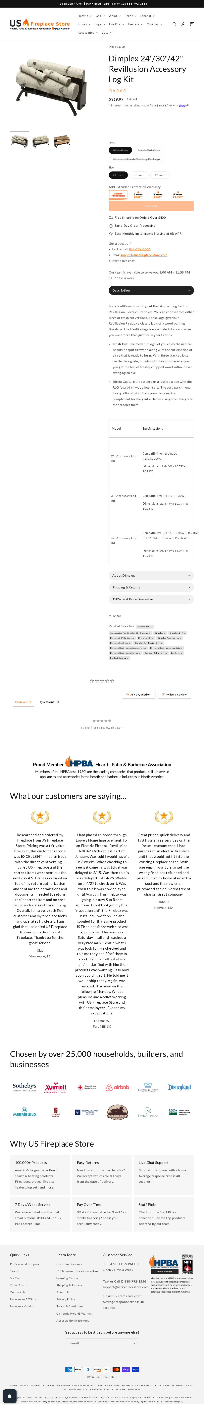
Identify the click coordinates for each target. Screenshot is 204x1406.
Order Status (19, 1285)
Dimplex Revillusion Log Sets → (166, 648)
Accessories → (144, 626)
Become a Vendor (22, 1306)
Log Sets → (176, 653)
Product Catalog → (119, 658)
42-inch (162, 176)
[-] (118, 195)
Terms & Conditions (69, 1306)
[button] (84, 16)
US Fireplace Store (106, 1377)
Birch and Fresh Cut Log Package (138, 160)
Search (14, 1271)
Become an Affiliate (23, 1299)
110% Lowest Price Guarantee (77, 1271)
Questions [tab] (47, 702)
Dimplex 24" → (177, 633)
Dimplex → (160, 633)
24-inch (120, 176)
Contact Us (18, 1292)
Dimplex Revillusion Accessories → (128, 648)
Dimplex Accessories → (170, 638)
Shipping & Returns (69, 1285)
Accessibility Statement (72, 1320)
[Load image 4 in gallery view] (40, 141)
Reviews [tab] (20, 702)
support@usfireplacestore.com (144, 255)
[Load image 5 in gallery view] (62, 141)
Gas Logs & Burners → (156, 653)
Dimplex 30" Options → (122, 638)
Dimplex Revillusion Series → (125, 653)
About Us (62, 1292)
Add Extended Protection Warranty (135, 187)
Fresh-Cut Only (151, 151)
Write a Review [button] (176, 694)
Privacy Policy (65, 1299)
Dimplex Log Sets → (120, 643)
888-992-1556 (140, 249)
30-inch (141, 176)
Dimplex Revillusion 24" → (148, 643)
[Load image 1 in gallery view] (19, 141)
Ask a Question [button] (140, 694)
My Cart (15, 1278)
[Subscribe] (133, 1343)
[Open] (10, 1396)
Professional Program (24, 1264)
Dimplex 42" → (146, 638)
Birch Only (122, 151)
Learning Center (67, 1278)
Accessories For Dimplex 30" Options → (130, 633)
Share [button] (117, 615)
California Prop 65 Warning (74, 1313)
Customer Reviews (69, 1264)
